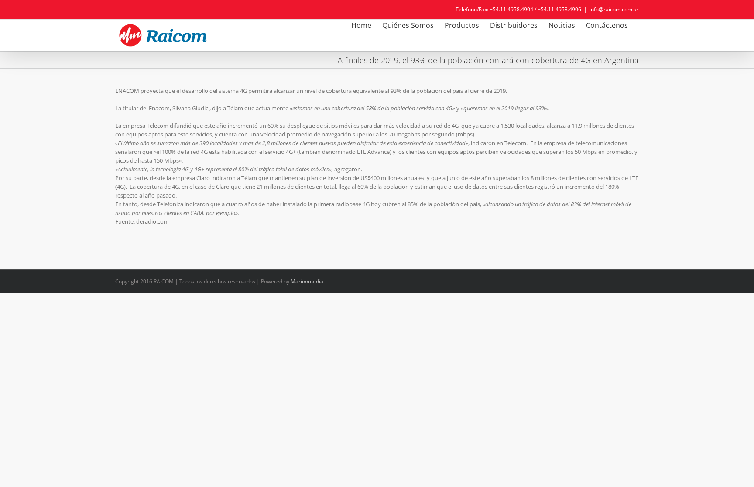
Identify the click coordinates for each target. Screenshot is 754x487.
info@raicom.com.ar (614, 9)
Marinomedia (307, 281)
